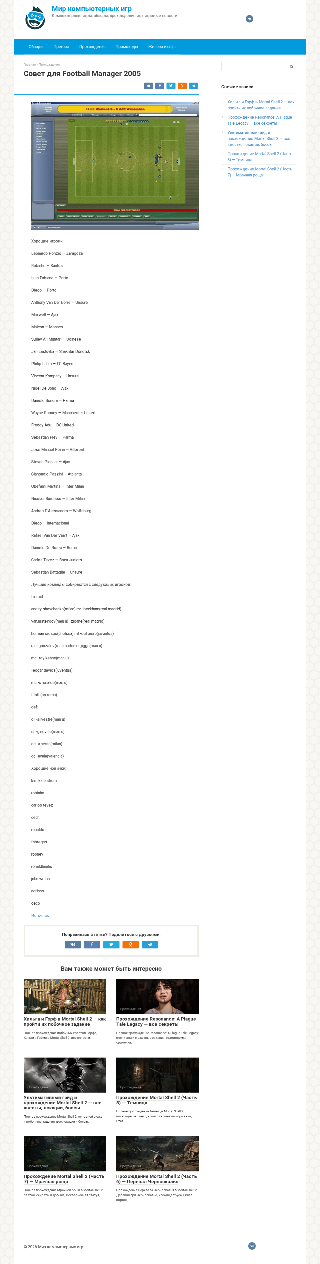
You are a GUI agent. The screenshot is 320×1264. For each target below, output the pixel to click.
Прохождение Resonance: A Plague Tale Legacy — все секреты (156, 1021)
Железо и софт (162, 46)
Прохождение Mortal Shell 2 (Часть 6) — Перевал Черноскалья (156, 1178)
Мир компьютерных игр (92, 9)
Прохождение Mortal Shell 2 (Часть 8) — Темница (156, 1100)
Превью (61, 46)
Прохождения (92, 46)
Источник (40, 915)
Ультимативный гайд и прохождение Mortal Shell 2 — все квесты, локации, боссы (63, 1103)
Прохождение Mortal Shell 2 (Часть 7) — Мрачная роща (64, 1178)
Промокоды (127, 46)
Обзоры (36, 46)
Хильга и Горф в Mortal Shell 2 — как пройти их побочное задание (65, 1021)
